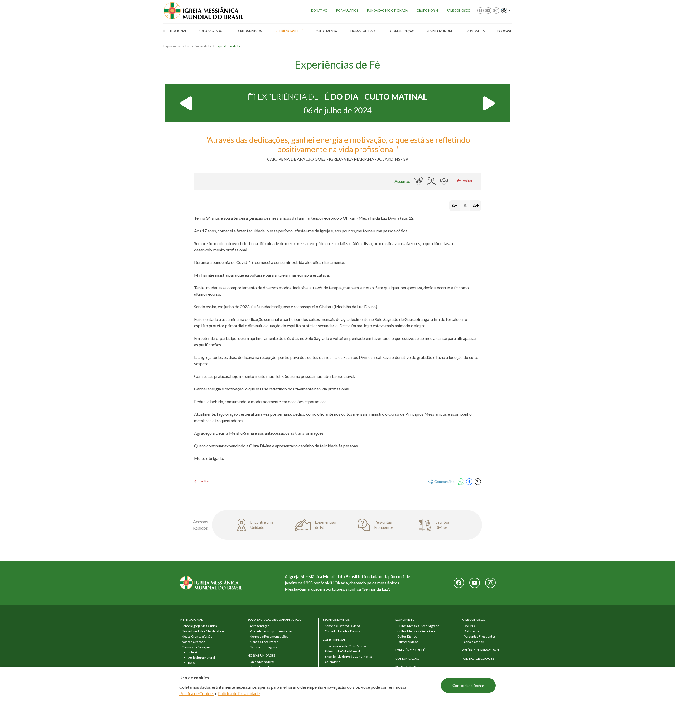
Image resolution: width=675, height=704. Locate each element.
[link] (464, 180)
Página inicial (172, 46)
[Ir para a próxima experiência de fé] (488, 103)
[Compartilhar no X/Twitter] (478, 481)
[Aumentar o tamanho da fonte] (475, 205)
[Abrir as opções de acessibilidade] (505, 10)
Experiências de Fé (198, 46)
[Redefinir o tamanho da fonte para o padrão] (465, 205)
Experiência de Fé (228, 46)
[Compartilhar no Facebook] (469, 481)
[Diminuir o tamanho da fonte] (454, 205)
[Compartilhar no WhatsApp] (461, 481)
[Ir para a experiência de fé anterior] (186, 103)
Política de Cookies (196, 693)
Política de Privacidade (239, 693)
